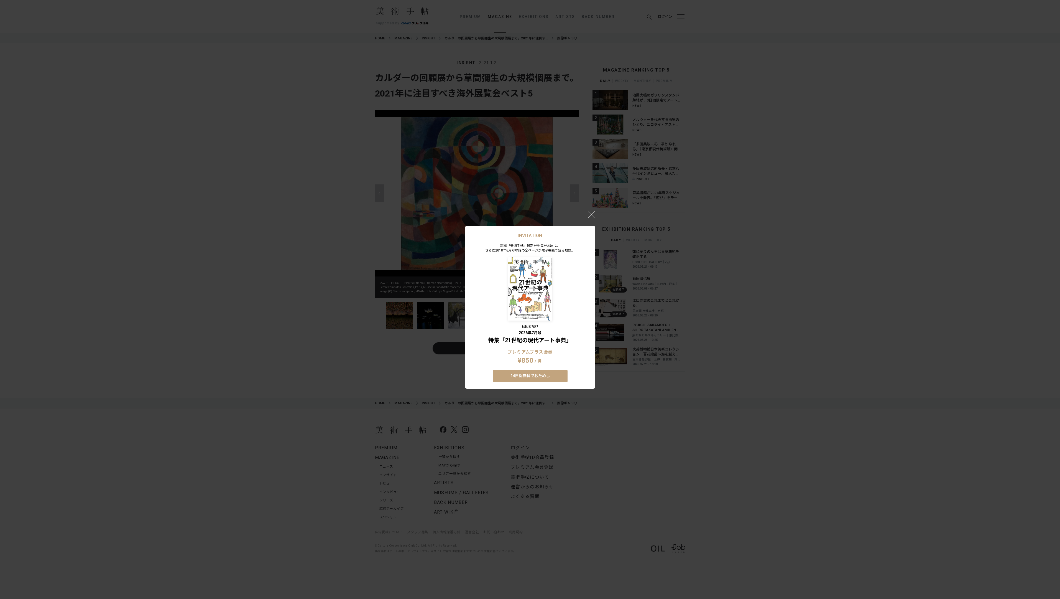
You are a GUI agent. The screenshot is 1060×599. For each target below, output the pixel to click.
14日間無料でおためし (530, 376)
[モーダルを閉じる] (591, 214)
